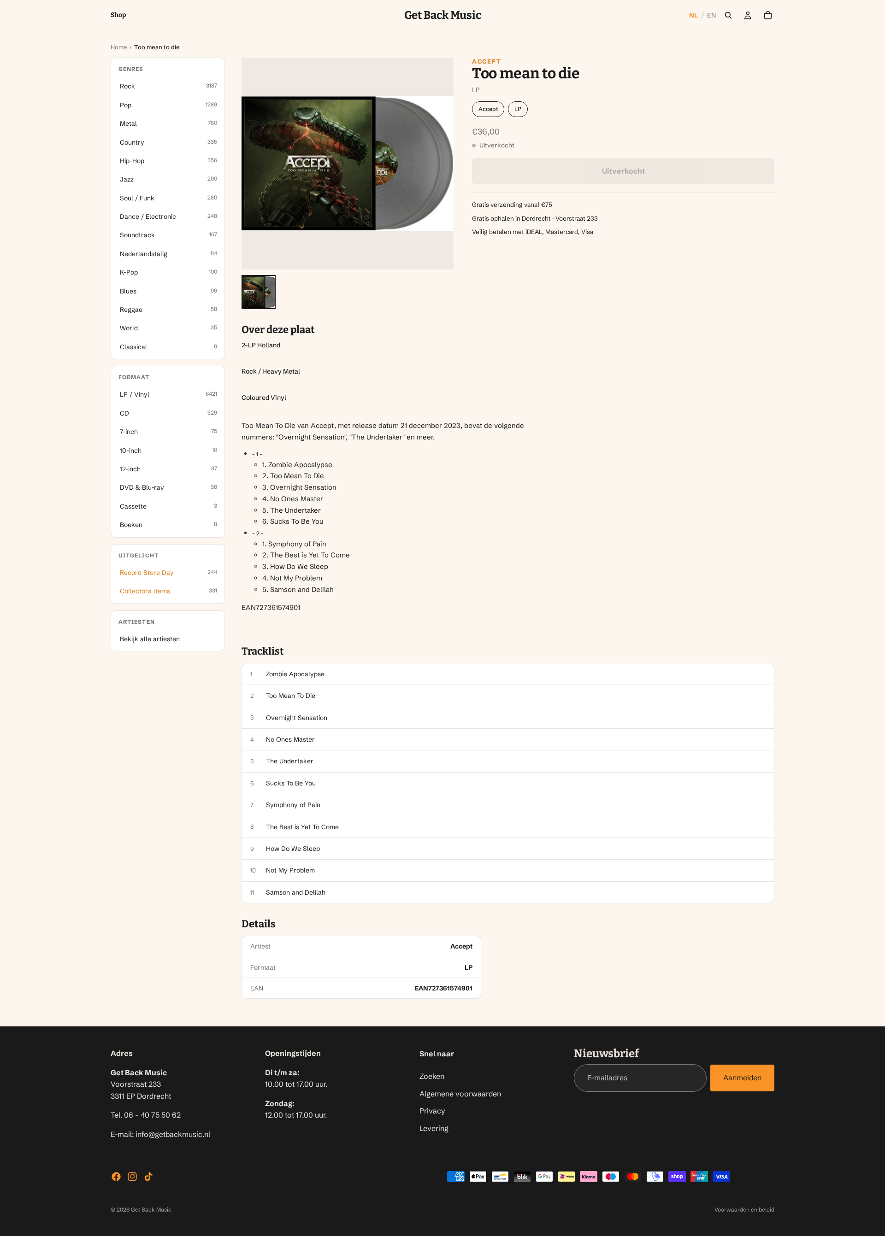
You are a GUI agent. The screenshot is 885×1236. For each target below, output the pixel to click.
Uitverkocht (623, 171)
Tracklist (263, 651)
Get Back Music (151, 1209)
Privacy (432, 1110)
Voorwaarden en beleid (744, 1209)
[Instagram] (132, 1176)
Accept (486, 61)
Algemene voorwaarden (460, 1093)
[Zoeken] (728, 15)
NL (693, 15)
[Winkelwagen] (768, 15)
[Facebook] (116, 1176)
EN (711, 15)
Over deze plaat (278, 330)
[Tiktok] (148, 1176)
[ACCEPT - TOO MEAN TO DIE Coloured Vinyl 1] (259, 292)
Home (119, 47)
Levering (433, 1128)
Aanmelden (742, 1078)
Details (259, 924)
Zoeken (431, 1076)
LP (517, 108)
